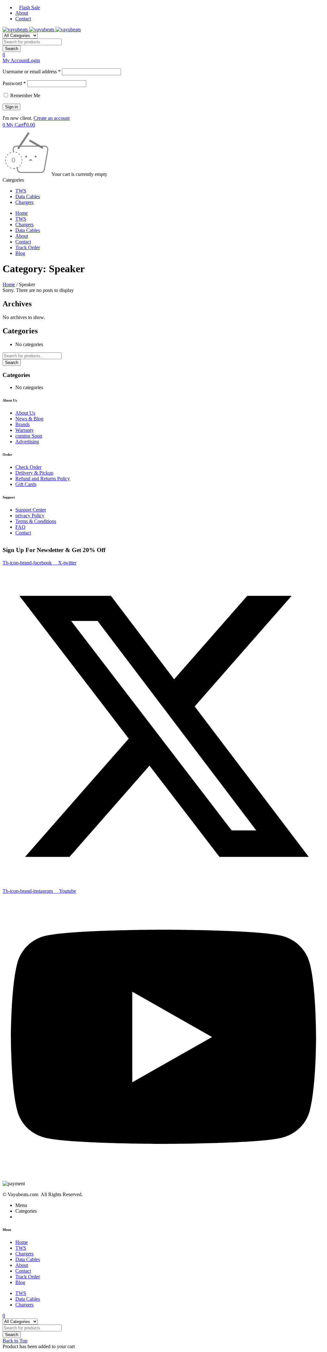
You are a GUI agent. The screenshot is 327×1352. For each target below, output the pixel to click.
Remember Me (24, 95)
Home (9, 284)
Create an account (52, 118)
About (21, 13)
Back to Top (15, 1340)
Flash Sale (29, 7)
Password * (14, 83)
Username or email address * (32, 71)
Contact (23, 18)
